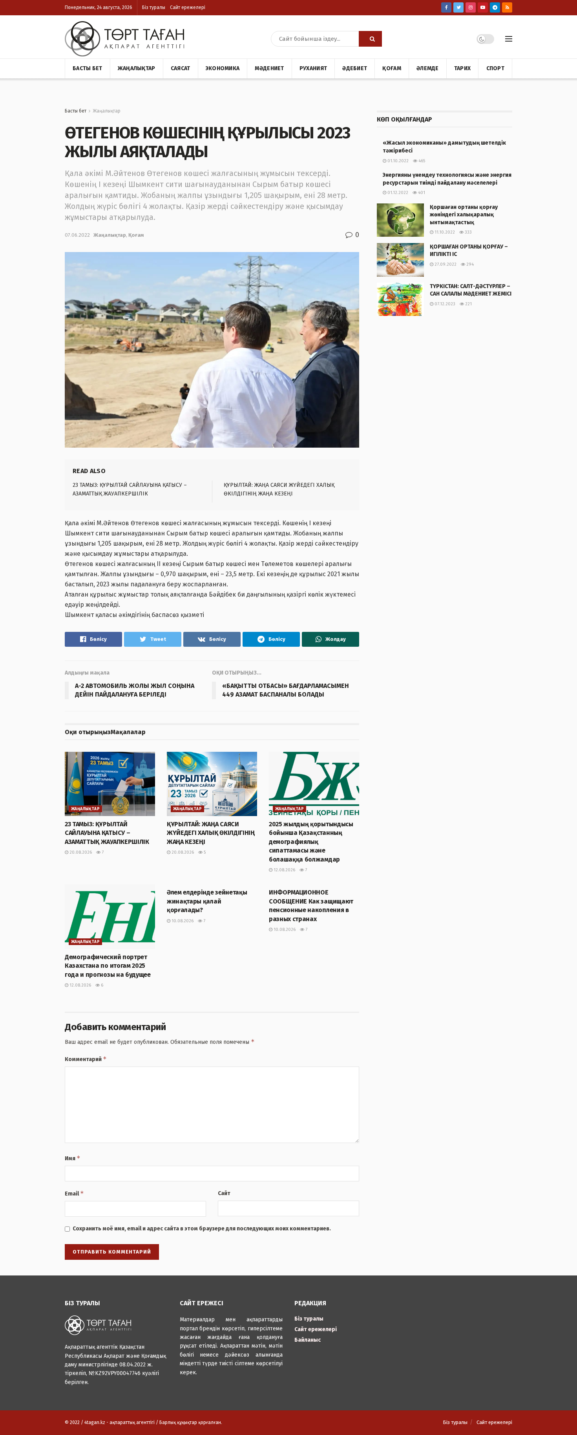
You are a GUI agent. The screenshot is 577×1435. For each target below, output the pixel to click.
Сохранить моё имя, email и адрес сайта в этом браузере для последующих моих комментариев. (202, 1228)
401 (421, 192)
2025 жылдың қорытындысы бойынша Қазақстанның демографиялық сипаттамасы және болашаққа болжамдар (311, 841)
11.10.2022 (444, 232)
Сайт (224, 1193)
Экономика (223, 68)
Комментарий (86, 1059)
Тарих (462, 68)
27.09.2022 (444, 264)
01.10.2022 (397, 160)
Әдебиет (354, 68)
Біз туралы (153, 7)
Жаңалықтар (136, 68)
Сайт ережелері (187, 7)
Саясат (180, 68)
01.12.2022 (397, 192)
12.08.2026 (283, 870)
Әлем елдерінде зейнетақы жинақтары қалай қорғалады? (207, 901)
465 (421, 160)
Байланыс (307, 1340)
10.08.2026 (182, 920)
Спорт (495, 68)
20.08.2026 (80, 852)
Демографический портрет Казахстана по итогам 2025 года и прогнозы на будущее (108, 965)
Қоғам (391, 68)
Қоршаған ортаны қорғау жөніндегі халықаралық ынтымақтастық (464, 215)
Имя (72, 1158)
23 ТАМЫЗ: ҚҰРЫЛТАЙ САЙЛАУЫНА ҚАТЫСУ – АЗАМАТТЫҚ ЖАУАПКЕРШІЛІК (107, 832)
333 (468, 232)
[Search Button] (370, 39)
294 (469, 264)
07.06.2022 (77, 235)
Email (74, 1193)
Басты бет (87, 68)
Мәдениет (269, 68)
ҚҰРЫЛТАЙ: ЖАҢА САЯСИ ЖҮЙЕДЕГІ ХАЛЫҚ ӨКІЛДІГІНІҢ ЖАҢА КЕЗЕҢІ (211, 832)
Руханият (313, 68)
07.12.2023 (444, 304)
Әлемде (427, 68)
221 (468, 304)
